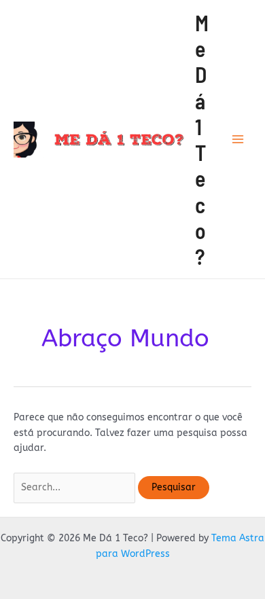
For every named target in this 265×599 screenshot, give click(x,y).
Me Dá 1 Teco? (202, 140)
